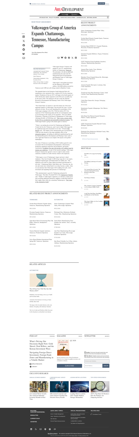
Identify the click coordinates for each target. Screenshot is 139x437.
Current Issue (35, 418)
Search (75, 14)
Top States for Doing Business (78, 423)
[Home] (41, 429)
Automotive (58, 199)
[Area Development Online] (53, 433)
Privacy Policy (74, 435)
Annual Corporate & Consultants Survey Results (78, 418)
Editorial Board (92, 17)
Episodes (52, 336)
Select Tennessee (37, 76)
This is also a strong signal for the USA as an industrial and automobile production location (53, 119)
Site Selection (53, 418)
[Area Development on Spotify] (50, 429)
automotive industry (40, 134)
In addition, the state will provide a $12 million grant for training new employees (54, 149)
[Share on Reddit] (24, 49)
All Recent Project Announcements (90, 139)
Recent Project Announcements (41, 22)
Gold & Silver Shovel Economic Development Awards (78, 414)
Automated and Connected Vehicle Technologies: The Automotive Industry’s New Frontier (41, 72)
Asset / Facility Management (56, 414)
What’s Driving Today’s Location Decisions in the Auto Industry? (40, 82)
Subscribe (101, 3)
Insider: (96, 353)
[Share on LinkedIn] (24, 37)
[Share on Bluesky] (24, 54)
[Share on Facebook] (24, 45)
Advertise (43, 3)
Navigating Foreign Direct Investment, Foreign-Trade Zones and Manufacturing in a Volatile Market (41, 356)
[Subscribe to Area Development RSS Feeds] (36, 429)
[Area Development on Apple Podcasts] (45, 429)
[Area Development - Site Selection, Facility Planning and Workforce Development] (70, 9)
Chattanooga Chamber (67, 175)
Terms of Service (82, 435)
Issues (80, 336)
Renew (107, 3)
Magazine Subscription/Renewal (37, 411)
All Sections (107, 17)
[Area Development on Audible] (55, 429)
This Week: (96, 356)
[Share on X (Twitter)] (24, 41)
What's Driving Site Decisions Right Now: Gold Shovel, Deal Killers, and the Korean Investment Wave (42, 345)
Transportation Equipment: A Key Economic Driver (41, 79)
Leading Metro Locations (76, 421)
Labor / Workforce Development (57, 416)
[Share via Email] (24, 58)
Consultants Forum (35, 3)
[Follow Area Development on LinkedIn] (31, 429)
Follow (64, 14)
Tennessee (68, 70)
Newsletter (34, 415)
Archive (107, 336)
